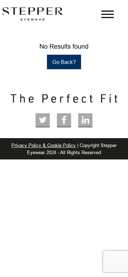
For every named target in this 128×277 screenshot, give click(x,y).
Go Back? (64, 62)
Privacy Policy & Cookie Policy (43, 145)
